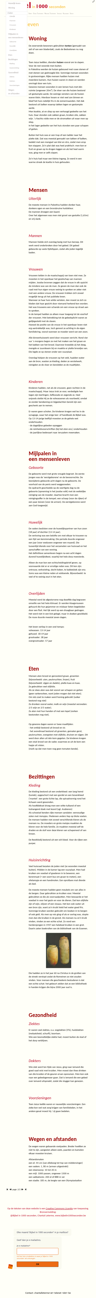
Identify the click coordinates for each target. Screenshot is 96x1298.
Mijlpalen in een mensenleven (15, 36)
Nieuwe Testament (50, 14)
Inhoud (59, 14)
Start (30, 14)
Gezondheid (13, 73)
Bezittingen (13, 59)
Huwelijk (12, 46)
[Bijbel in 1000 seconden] (35, 5)
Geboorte (12, 42)
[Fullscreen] (93, 2)
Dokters (12, 81)
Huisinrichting (14, 68)
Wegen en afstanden (13, 92)
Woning (11, 8)
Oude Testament (38, 14)
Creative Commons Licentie (59, 1208)
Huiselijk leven (14, 3)
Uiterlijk (12, 16)
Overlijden (13, 50)
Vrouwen (12, 25)
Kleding (12, 64)
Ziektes (11, 77)
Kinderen (12, 29)
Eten (10, 55)
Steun (71, 14)
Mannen (12, 21)
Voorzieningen (14, 85)
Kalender (66, 14)
